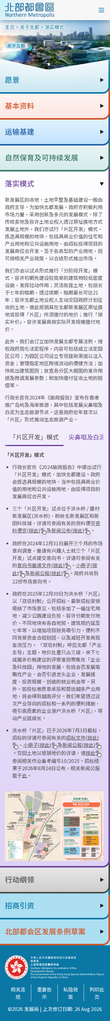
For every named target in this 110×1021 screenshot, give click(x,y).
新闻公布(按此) (67, 530)
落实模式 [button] (19, 183)
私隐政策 (70, 993)
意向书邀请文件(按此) (41, 565)
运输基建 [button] (19, 131)
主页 (10, 27)
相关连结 (18, 993)
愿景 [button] (12, 80)
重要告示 (44, 993)
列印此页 (97, 993)
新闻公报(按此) (46, 573)
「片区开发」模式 (34, 436)
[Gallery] (55, 45)
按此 (90, 752)
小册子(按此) (37, 745)
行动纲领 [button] (19, 879)
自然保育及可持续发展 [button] (41, 157)
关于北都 (29, 27)
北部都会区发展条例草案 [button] (45, 931)
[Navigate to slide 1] (49, 64)
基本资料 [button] (19, 106)
